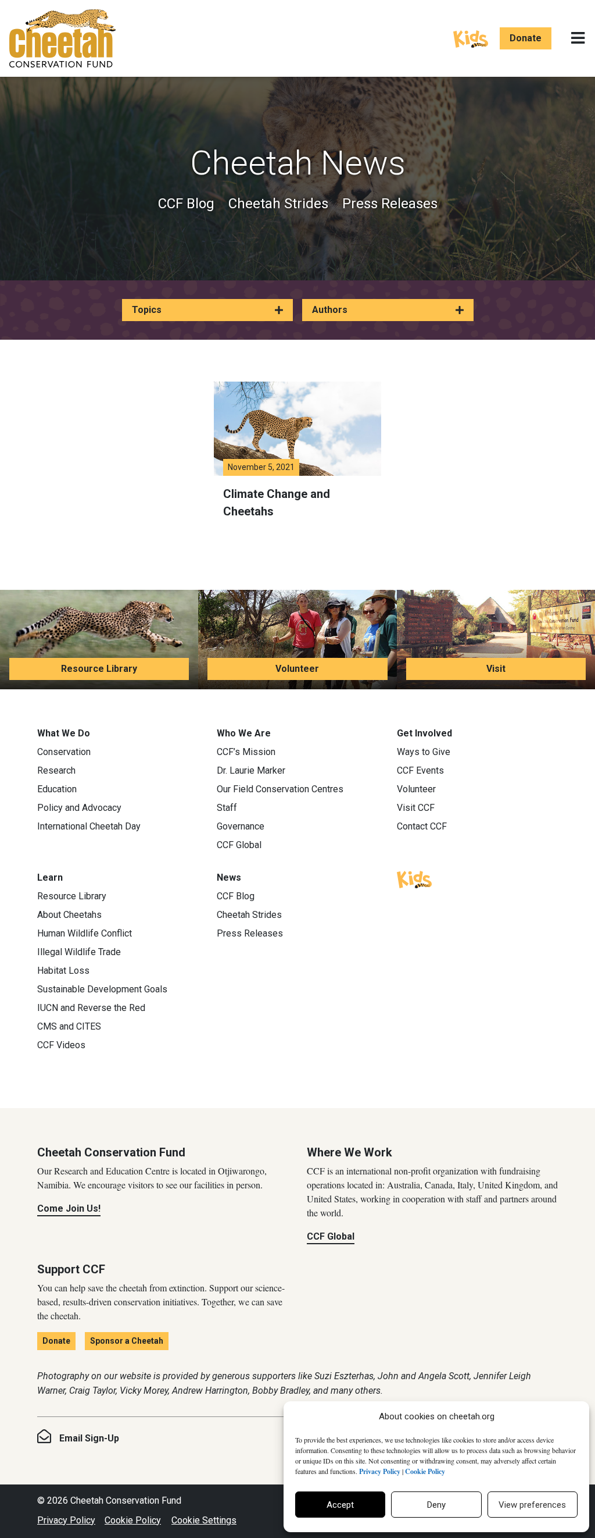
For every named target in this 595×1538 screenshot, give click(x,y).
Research (56, 770)
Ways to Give (423, 751)
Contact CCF (422, 826)
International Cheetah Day (89, 826)
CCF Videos (61, 1045)
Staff (227, 807)
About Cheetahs (69, 914)
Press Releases (390, 203)
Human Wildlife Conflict (84, 933)
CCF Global (239, 844)
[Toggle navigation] (578, 38)
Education (57, 789)
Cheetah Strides (278, 203)
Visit (496, 668)
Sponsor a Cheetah (126, 1340)
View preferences (532, 1505)
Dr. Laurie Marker (251, 770)
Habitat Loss (63, 970)
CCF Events (420, 770)
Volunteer (297, 668)
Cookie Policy (133, 1520)
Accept (340, 1505)
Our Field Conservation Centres (280, 789)
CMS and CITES (69, 1026)
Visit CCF (416, 807)
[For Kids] (470, 38)
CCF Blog (186, 203)
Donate (526, 38)
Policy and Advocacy (79, 807)
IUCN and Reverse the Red (91, 1007)
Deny (436, 1505)
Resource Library (99, 668)
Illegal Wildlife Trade (79, 951)
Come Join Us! (69, 1208)
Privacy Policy (66, 1520)
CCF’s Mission (246, 751)
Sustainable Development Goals (102, 989)
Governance (240, 826)
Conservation (64, 751)
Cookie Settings (203, 1520)
